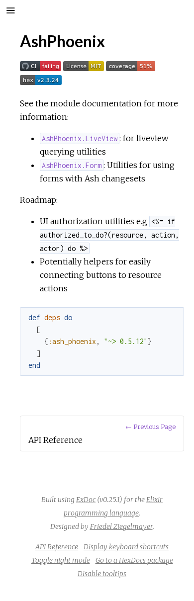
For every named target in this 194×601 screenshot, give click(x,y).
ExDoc (86, 499)
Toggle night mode (60, 560)
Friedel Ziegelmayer (121, 526)
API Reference (56, 546)
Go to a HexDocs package (134, 560)
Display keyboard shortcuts (126, 547)
